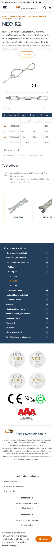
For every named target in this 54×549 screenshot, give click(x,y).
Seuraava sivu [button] (36, 155)
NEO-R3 (13, 286)
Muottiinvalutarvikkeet (15, 248)
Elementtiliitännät (14, 300)
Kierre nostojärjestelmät (16, 253)
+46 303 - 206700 (10, 2)
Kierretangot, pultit (14, 332)
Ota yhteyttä (9, 491)
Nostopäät (12, 272)
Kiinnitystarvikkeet (12, 482)
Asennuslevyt (11, 304)
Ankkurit (11, 267)
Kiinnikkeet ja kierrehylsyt (17, 309)
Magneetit (10, 323)
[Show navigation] (5, 7)
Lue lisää (27, 54)
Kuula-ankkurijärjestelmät (17, 295)
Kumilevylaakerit (13, 318)
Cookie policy (27, 525)
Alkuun (4, 16)
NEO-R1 (13, 276)
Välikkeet (10, 328)
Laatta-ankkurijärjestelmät (17, 262)
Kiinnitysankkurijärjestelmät (18, 314)
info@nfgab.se (25, 2)
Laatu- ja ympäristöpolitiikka (27, 520)
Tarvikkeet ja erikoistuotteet (18, 337)
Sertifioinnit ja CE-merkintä (27, 503)
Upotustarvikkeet (15, 290)
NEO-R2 (13, 281)
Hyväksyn (43, 539)
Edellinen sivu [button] (12, 155)
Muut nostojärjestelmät (16, 258)
